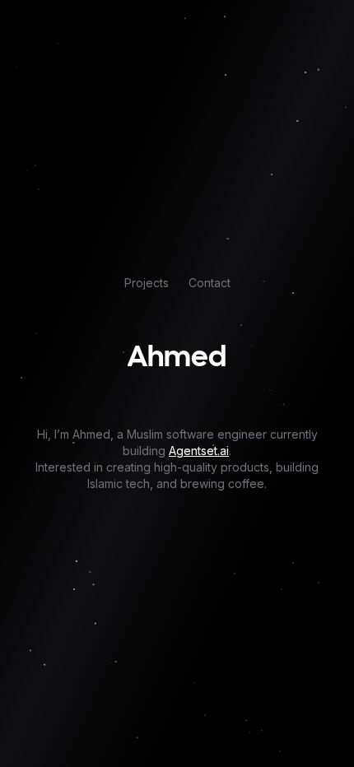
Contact (210, 283)
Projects (146, 283)
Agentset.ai (199, 451)
